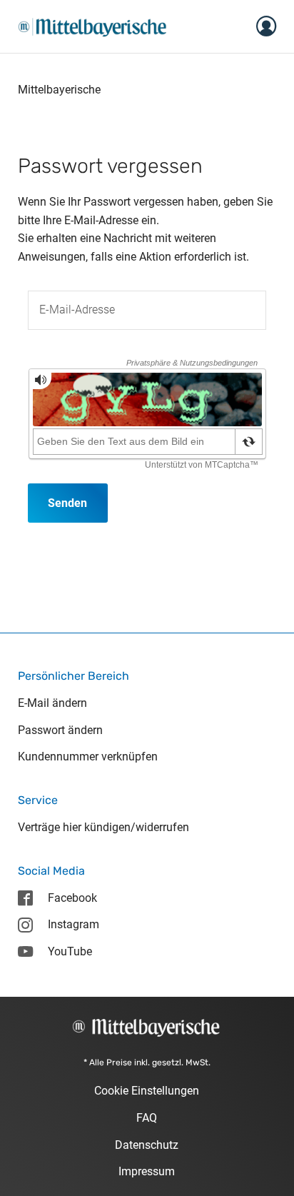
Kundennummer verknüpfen (88, 756)
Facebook (72, 898)
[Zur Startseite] (92, 25)
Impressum (146, 1171)
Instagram (73, 924)
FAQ (146, 1118)
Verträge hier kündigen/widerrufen (103, 827)
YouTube (70, 951)
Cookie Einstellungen (146, 1090)
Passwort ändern (60, 730)
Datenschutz (146, 1145)
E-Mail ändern (52, 703)
